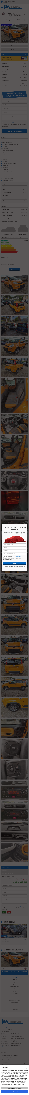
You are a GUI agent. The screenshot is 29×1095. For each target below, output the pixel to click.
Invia (14, 563)
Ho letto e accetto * (13, 556)
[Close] (27, 524)
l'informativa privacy (17, 556)
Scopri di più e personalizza (14, 1088)
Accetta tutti (14, 1091)
